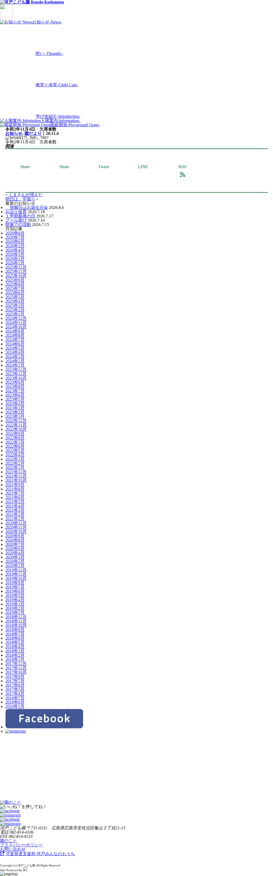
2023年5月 (15, 399)
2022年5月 (15, 450)
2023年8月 (15, 386)
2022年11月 (16, 425)
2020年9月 (15, 536)
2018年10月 (16, 625)
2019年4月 (15, 600)
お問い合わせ (13, 849)
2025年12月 (16, 267)
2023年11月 (16, 374)
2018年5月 (15, 642)
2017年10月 (16, 672)
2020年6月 (15, 548)
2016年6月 (15, 702)
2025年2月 (15, 310)
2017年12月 (16, 663)
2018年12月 (16, 617)
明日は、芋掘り (20, 199)
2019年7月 (15, 587)
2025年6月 (15, 292)
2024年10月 (16, 327)
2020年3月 (15, 557)
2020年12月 (16, 523)
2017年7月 (15, 681)
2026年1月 (15, 263)
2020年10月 (16, 531)
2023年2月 (15, 412)
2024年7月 (15, 339)
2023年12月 (16, 369)
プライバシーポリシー (21, 845)
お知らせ (13, 133)
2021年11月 (16, 476)
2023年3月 (15, 408)
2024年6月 (15, 344)
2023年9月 (15, 382)
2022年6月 (15, 446)
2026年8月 (15, 233)
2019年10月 (16, 578)
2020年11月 (16, 527)
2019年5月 (15, 595)
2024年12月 (16, 318)
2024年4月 (15, 352)
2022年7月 (15, 442)
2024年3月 (15, 356)
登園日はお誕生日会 (26, 207)
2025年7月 (15, 288)
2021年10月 (16, 480)
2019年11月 (16, 574)
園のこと (8, 840)
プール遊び (16, 220)
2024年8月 (15, 335)
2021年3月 (15, 510)
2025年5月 (15, 297)
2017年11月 (16, 668)
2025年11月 (16, 271)
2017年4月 (15, 693)
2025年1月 (15, 314)
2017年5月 (15, 689)
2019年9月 (15, 582)
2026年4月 (15, 250)
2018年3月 (15, 651)
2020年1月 (15, 565)
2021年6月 (15, 497)
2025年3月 (15, 305)
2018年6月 (15, 638)
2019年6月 (15, 591)
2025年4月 (15, 301)
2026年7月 (15, 237)
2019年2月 (15, 608)
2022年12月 (16, 420)
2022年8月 (15, 437)
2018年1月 (15, 659)
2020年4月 (15, 553)
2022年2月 (15, 463)
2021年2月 (15, 514)
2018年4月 (15, 646)
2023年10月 (16, 378)
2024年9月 (15, 331)
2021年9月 (15, 484)
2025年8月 (15, 284)
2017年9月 (15, 676)
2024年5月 (15, 348)
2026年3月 (15, 254)
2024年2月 (15, 361)
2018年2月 (15, 655)
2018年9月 (15, 629)
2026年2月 (15, 258)
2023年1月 (15, 416)
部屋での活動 (18, 224)
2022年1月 (15, 467)
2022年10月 (16, 429)
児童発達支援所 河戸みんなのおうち (40, 853)
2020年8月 (15, 540)
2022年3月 (15, 459)
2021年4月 (15, 506)
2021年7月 (15, 493)
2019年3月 (15, 604)
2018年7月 (15, 634)
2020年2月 (15, 561)
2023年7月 (15, 391)
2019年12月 (16, 570)
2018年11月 (16, 621)
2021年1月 (15, 518)
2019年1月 (15, 612)
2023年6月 (15, 395)
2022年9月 (15, 433)
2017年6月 (15, 685)
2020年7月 (15, 544)
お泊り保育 (16, 211)
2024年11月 (16, 322)
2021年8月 (15, 489)
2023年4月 (15, 403)
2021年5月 (15, 501)
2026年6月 (15, 241)
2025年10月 (16, 275)
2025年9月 (15, 280)
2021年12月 (16, 472)
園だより (33, 133)
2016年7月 (15, 698)
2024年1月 (15, 365)
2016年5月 (15, 706)
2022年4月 (15, 455)
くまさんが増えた (26, 194)
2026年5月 (15, 246)
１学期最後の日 (20, 216)
